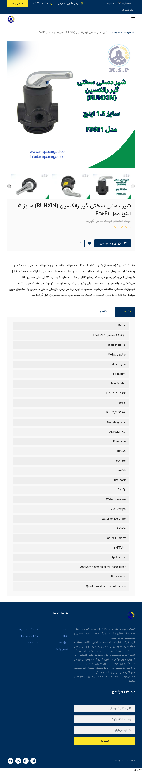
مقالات (64, 636)
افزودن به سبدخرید (110, 243)
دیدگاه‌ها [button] (104, 312)
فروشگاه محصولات (27, 630)
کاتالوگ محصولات (28, 636)
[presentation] (133, 186)
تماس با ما (17, 3)
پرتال (111, 761)
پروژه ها (63, 642)
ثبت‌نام (126, 10)
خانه (65, 630)
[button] (126, 3)
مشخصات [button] (125, 312)
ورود (109, 3)
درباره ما (33, 642)
